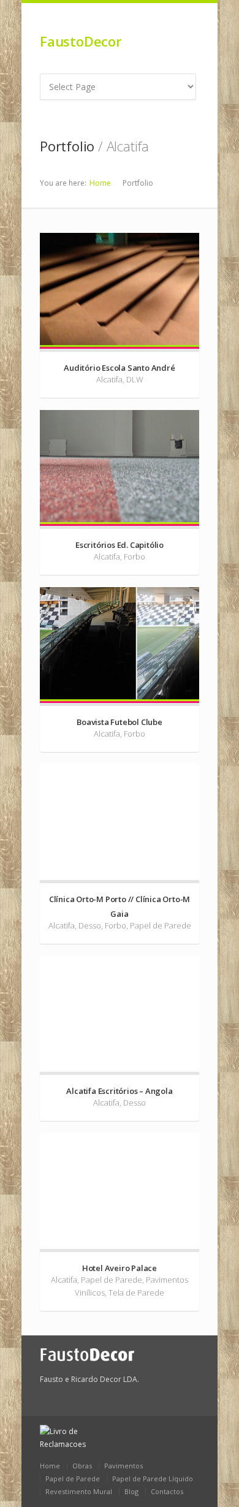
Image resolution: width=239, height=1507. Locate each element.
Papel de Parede (72, 1478)
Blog (131, 1491)
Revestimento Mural (78, 1491)
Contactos (167, 1491)
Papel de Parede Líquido (152, 1478)
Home (100, 183)
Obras (82, 1465)
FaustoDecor (81, 41)
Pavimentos (123, 1465)
